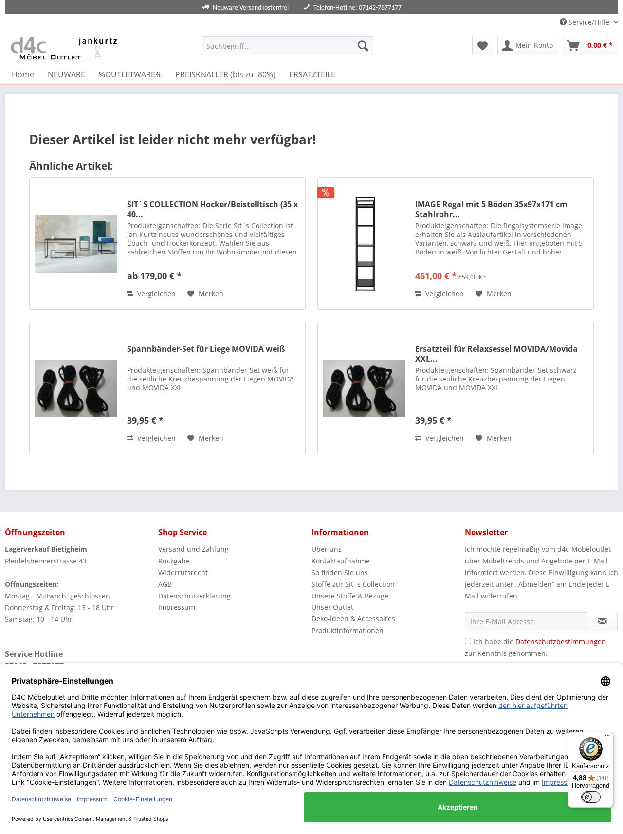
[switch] (591, 797)
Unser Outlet (332, 607)
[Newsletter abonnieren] (602, 621)
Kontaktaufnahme (341, 560)
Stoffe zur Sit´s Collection (353, 584)
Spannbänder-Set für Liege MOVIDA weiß (206, 349)
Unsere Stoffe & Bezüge (350, 595)
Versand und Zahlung (193, 549)
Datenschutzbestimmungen (560, 641)
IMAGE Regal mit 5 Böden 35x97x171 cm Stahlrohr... (491, 209)
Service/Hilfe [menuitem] (589, 22)
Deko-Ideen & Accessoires (353, 618)
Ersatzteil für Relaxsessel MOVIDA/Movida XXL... (496, 353)
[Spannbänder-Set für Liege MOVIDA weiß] (76, 388)
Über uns (327, 549)
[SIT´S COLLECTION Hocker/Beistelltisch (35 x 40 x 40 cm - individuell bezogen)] (76, 243)
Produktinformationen (348, 630)
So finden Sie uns (340, 572)
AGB (165, 584)
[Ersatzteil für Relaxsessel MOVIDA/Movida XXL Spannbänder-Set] (364, 388)
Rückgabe (174, 560)
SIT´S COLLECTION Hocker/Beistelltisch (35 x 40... (212, 209)
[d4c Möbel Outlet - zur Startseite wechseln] (65, 48)
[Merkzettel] (482, 45)
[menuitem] (287, 45)
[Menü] (607, 737)
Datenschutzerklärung (194, 595)
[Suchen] (363, 45)
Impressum (176, 607)
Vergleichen (155, 293)
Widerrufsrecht (183, 572)
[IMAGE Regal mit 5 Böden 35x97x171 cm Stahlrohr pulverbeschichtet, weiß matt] (364, 243)
